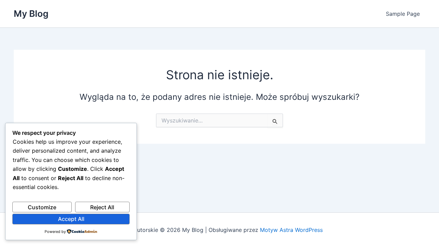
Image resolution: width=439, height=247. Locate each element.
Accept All (71, 218)
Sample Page (403, 13)
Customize (42, 207)
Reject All (102, 207)
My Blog (31, 13)
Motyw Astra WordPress (291, 229)
